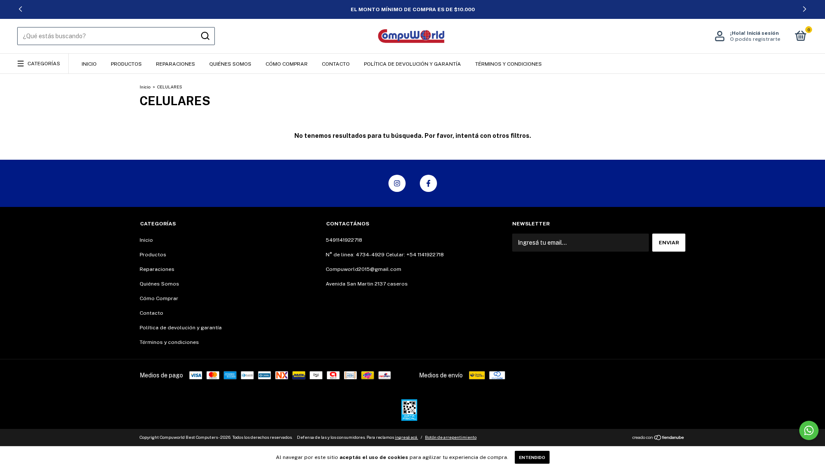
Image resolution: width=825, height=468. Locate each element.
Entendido (532, 457)
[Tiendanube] (658, 438)
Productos (126, 64)
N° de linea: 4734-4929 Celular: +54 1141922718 (385, 255)
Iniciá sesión (763, 33)
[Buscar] (205, 36)
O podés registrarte (755, 39)
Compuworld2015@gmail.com (363, 269)
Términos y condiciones (508, 64)
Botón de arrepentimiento (451, 437)
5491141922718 (344, 240)
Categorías (44, 64)
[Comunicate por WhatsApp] (809, 430)
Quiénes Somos (230, 64)
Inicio (89, 64)
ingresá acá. (406, 437)
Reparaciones (175, 64)
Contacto (336, 64)
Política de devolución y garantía (412, 64)
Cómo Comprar (287, 64)
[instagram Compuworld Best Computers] (397, 183)
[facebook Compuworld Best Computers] (428, 183)
